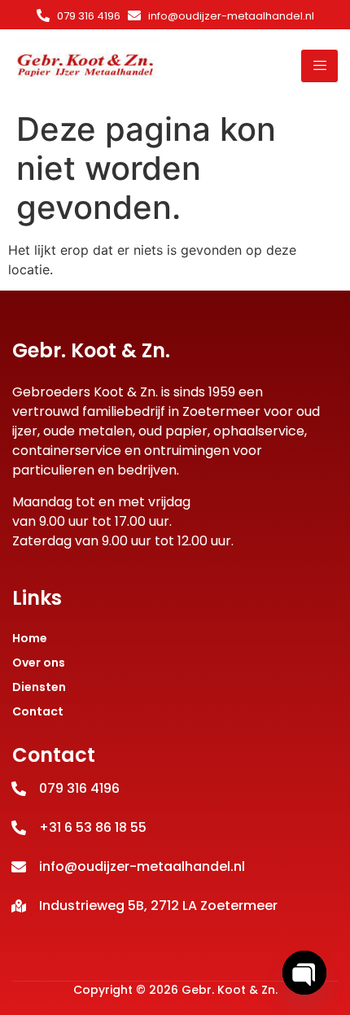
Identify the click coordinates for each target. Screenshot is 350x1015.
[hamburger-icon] (319, 66)
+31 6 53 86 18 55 (93, 827)
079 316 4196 (88, 16)
